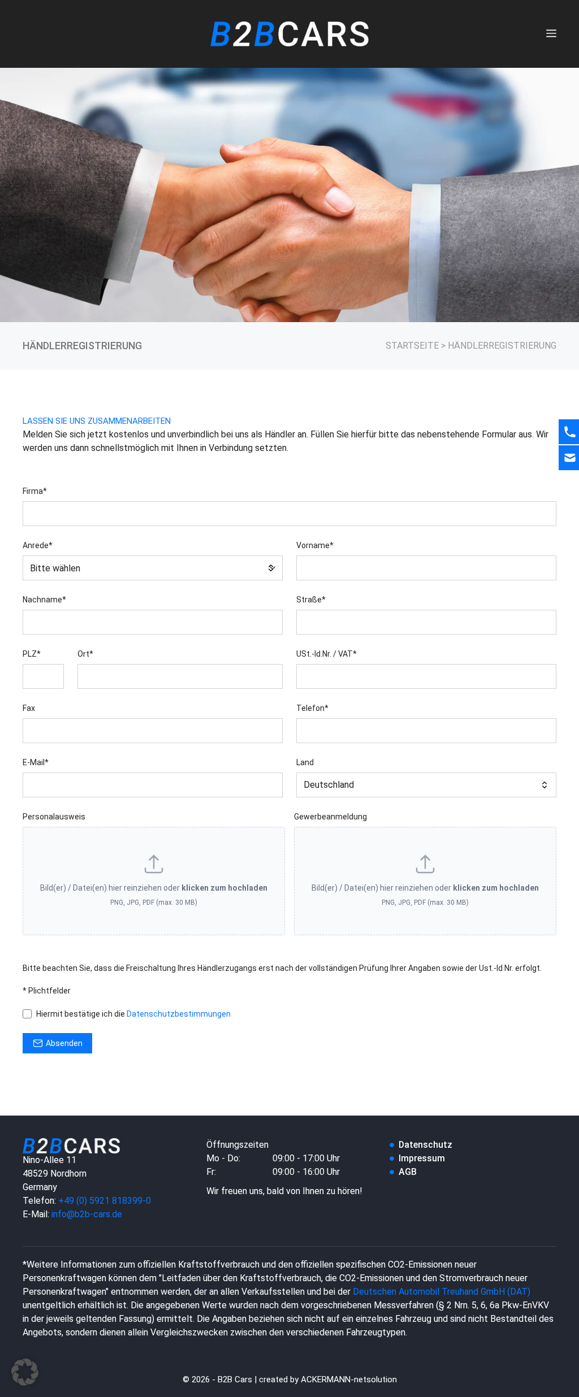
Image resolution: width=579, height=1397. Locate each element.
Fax (29, 708)
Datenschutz (425, 1144)
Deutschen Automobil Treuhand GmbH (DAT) (441, 1291)
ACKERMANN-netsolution (349, 1379)
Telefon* (312, 708)
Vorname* (315, 545)
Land (305, 762)
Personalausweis (54, 816)
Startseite (412, 345)
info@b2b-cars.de (86, 1214)
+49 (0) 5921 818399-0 (104, 1200)
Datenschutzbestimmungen (179, 1013)
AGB (408, 1171)
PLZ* (32, 653)
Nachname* (44, 599)
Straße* (311, 599)
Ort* (85, 653)
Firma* (35, 491)
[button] (25, 1372)
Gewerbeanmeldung (330, 816)
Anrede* (38, 545)
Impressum (422, 1158)
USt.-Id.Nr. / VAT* (326, 653)
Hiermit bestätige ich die (133, 1013)
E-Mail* (36, 762)
